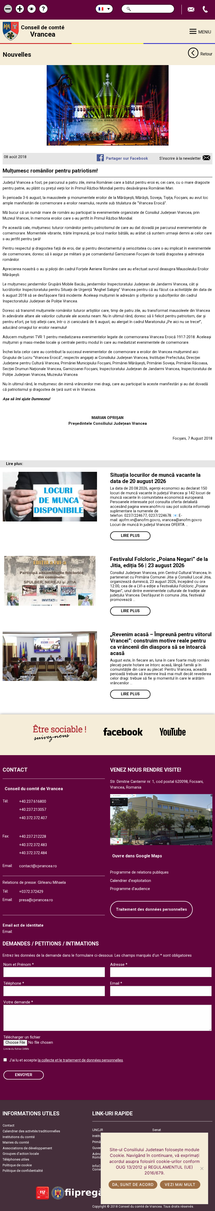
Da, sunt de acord (132, 1184)
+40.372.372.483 (33, 845)
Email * (116, 983)
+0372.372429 (31, 891)
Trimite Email (191, 9)
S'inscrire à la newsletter (180, 158)
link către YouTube (172, 731)
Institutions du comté (19, 1137)
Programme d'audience (130, 889)
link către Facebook (123, 731)
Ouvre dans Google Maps (137, 855)
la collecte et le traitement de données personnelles (80, 1060)
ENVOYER (23, 1075)
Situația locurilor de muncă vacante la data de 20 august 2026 (155, 478)
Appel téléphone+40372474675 (205, 9)
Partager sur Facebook (127, 158)
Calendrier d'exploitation (130, 881)
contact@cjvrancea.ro (38, 866)
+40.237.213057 (32, 809)
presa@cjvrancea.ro (36, 900)
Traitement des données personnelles (151, 909)
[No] (201, 1168)
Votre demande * (18, 1002)
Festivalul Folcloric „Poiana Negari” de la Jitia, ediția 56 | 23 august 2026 (159, 562)
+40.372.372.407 (33, 818)
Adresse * (118, 964)
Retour (206, 53)
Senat (156, 1130)
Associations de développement (27, 1148)
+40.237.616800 (32, 801)
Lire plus (130, 535)
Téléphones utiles (16, 1159)
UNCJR (97, 1130)
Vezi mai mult (180, 1184)
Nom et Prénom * (18, 964)
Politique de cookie (17, 1165)
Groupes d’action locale (21, 1154)
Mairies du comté (16, 1142)
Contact (8, 1125)
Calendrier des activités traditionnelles (31, 1131)
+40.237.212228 (32, 836)
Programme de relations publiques (139, 872)
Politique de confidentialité (23, 1171)
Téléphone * (13, 983)
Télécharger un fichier (21, 1037)
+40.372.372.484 (33, 853)
